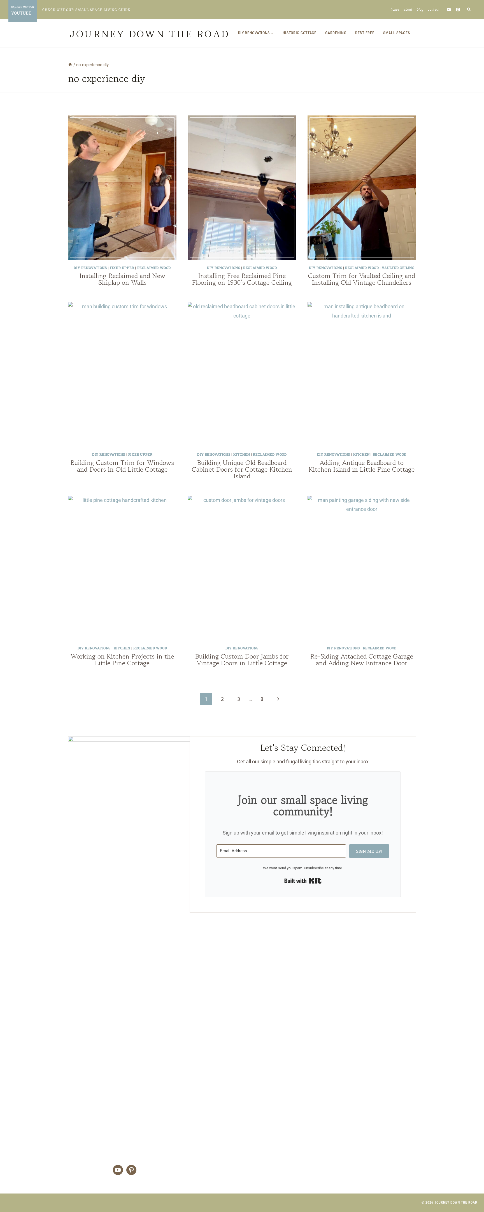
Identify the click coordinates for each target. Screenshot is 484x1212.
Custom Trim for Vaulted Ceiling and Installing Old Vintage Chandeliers (361, 279)
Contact (434, 9)
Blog (420, 9)
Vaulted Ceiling (398, 267)
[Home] (70, 64)
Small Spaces (396, 33)
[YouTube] (449, 9)
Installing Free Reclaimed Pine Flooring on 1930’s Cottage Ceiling (242, 279)
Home (395, 9)
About (408, 9)
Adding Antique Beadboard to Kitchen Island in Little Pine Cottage (362, 466)
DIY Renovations (90, 267)
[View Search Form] (469, 10)
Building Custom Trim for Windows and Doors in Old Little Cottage (122, 466)
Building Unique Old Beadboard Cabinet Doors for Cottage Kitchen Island (242, 469)
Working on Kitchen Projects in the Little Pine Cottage (122, 659)
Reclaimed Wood (154, 267)
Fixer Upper (122, 267)
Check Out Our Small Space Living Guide (86, 9)
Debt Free (364, 33)
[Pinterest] (458, 9)
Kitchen (241, 454)
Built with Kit (303, 881)
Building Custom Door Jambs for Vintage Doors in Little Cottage (241, 659)
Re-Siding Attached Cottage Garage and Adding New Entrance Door (361, 659)
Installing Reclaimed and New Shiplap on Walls (122, 279)
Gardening (335, 33)
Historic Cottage (300, 33)
